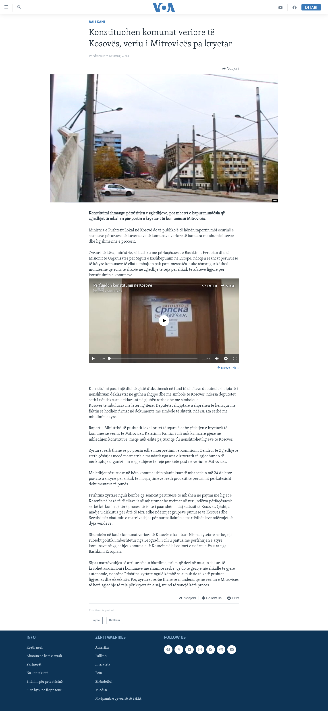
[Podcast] (221, 649)
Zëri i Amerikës (110, 291)
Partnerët (34, 665)
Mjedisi (101, 690)
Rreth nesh (35, 647)
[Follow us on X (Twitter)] (178, 649)
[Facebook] (294, 7)
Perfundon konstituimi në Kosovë (122, 285)
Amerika (102, 647)
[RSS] (210, 649)
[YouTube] (281, 7)
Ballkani (97, 22)
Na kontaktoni (37, 673)
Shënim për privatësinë (45, 682)
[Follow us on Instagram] (200, 649)
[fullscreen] (234, 358)
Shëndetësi (103, 682)
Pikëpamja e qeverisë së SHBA (118, 699)
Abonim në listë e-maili (44, 656)
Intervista (102, 665)
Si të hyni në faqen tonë (44, 690)
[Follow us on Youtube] (189, 649)
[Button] (230, 69)
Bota (98, 673)
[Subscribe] (231, 649)
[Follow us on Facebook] (168, 649)
